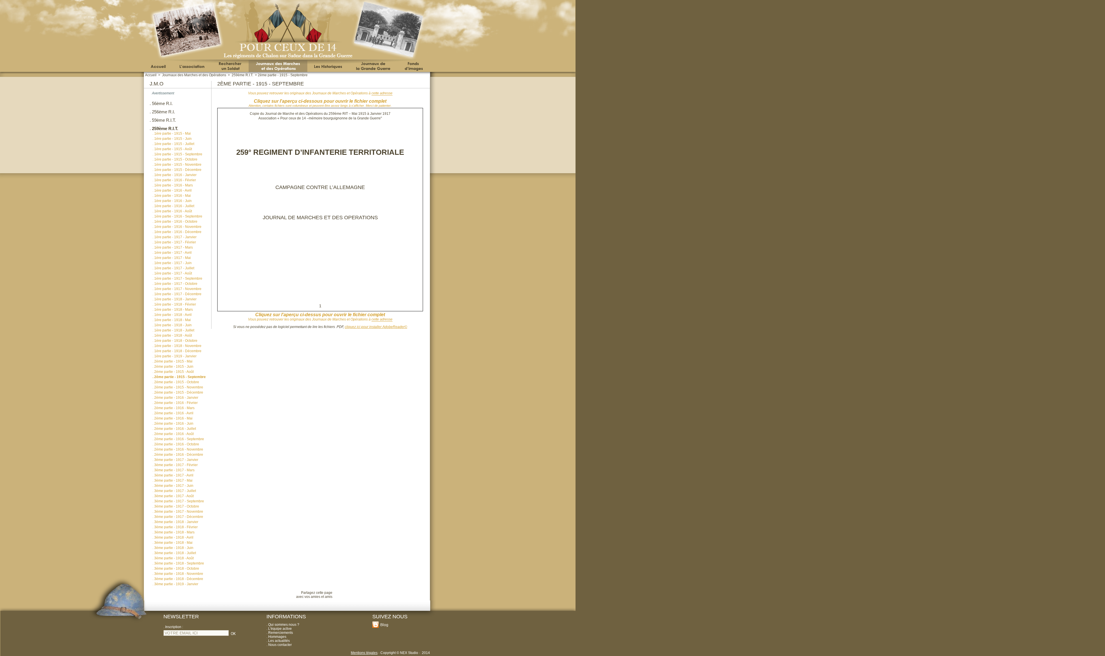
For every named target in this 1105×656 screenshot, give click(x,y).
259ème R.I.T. (242, 75)
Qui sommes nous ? (283, 625)
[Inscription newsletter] (233, 636)
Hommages (277, 637)
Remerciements (280, 633)
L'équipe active (280, 629)
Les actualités (279, 641)
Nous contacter (280, 645)
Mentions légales (364, 653)
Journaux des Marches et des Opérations (194, 75)
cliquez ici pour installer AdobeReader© (376, 327)
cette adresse (382, 93)
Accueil (151, 75)
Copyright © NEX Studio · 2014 (405, 653)
